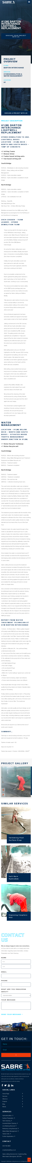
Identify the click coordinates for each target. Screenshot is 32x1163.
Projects (4, 1101)
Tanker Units (5, 1134)
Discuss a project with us (16, 113)
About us (4, 1099)
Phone (4, 981)
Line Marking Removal (8, 1126)
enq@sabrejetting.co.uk (9, 1150)
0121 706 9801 (6, 1146)
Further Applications (8, 1136)
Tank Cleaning (6, 1121)
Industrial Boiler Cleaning (9, 1123)
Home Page (5, 1094)
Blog (3, 1104)
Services (4, 1096)
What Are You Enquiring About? (13, 990)
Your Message (8, 1000)
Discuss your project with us (16, 36)
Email (4, 972)
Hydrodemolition (7, 1115)
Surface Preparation (7, 1118)
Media (4, 1107)
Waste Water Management (9, 1131)
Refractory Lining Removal (9, 1128)
